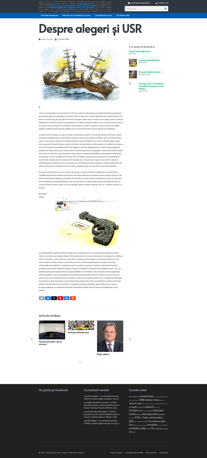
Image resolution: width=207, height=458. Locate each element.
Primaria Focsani (142, 421)
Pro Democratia (156, 421)
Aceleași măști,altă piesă (149, 60)
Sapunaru (160, 425)
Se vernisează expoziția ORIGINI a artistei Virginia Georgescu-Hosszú (101, 398)
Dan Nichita (141, 407)
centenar (166, 404)
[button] (80, 362)
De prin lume (163, 452)
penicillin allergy (90, 420)
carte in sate (159, 404)
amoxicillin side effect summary (96, 402)
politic (134, 422)
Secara (165, 425)
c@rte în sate (135, 403)
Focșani (133, 410)
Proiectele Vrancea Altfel (134, 452)
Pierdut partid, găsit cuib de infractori (50, 342)
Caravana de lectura (150, 404)
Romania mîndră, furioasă (149, 71)
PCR (137, 417)
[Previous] (32, 339)
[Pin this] (60, 298)
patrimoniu (132, 418)
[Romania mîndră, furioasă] (133, 72)
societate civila (137, 428)
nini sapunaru (150, 414)
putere (135, 425)
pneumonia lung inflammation (95, 411)
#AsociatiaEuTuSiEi (134, 397)
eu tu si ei (156, 407)
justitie (145, 411)
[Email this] (42, 298)
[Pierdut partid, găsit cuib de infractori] (52, 322)
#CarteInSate (147, 396)
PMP (163, 418)
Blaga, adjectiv (103, 354)
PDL (141, 418)
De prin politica (151, 452)
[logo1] (75, 6)
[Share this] (48, 298)
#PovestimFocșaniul (134, 400)
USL (152, 428)
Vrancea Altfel (63, 39)
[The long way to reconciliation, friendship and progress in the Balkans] (133, 83)
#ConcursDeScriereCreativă (161, 397)
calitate (143, 404)
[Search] (165, 8)
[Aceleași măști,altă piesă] (133, 60)
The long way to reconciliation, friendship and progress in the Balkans (151, 86)
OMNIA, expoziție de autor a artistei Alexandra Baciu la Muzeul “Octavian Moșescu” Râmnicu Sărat (101, 405)
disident (149, 407)
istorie (140, 410)
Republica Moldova (142, 425)
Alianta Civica (152, 400)
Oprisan (161, 414)
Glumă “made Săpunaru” (139, 51)
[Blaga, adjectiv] (110, 322)
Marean (139, 414)
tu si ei (148, 429)
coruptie (133, 407)
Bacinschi (161, 400)
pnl (131, 421)
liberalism (150, 411)
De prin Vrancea (116, 452)
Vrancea (158, 428)
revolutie (152, 425)
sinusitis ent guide (91, 396)
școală (134, 432)
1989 (141, 400)
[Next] (129, 339)
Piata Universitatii (152, 418)
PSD (131, 425)
